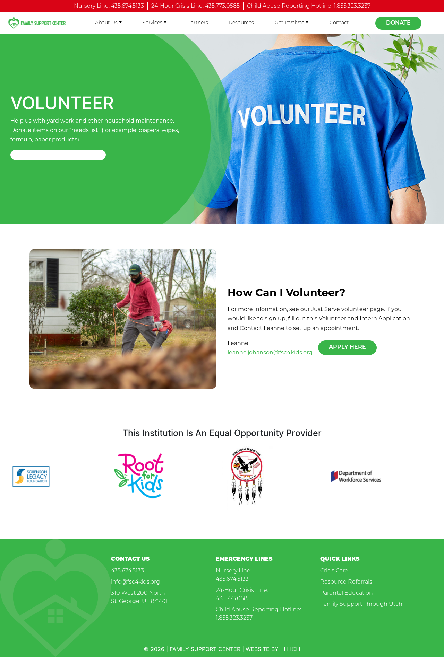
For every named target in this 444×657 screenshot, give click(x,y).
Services (152, 23)
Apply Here (347, 347)
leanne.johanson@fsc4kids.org (270, 352)
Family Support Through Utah (361, 604)
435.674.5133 (127, 571)
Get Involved (290, 23)
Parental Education (346, 593)
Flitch (290, 649)
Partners (197, 23)
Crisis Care (334, 571)
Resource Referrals (346, 582)
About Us (106, 23)
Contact (339, 23)
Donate (398, 23)
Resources (241, 23)
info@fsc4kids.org (135, 582)
